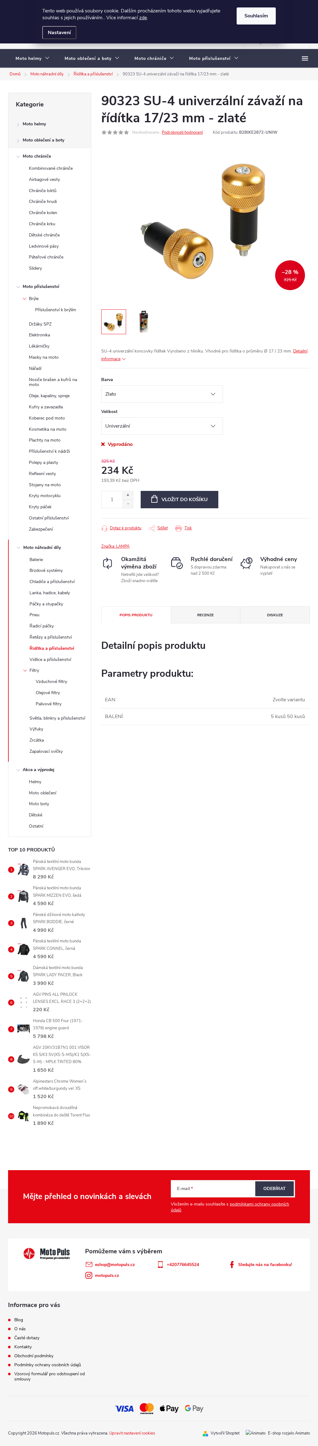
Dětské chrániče (44, 235)
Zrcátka (37, 740)
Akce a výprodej (38, 770)
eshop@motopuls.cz (115, 1265)
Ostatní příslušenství (49, 518)
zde (143, 17)
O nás (20, 1329)
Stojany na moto (45, 485)
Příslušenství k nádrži (49, 451)
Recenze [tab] (205, 615)
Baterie (36, 560)
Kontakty (23, 1347)
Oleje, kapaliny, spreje (49, 396)
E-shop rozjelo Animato (289, 1433)
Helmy (35, 782)
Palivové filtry (48, 704)
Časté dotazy (26, 1338)
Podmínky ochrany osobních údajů (47, 1365)
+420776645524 (183, 1265)
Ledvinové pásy (44, 246)
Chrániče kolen (43, 213)
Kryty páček (40, 507)
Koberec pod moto (47, 418)
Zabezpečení (41, 529)
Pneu (34, 615)
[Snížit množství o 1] (128, 504)
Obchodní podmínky (33, 1356)
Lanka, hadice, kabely (50, 593)
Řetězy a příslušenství (51, 637)
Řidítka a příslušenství (52, 648)
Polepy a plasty (43, 462)
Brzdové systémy (46, 570)
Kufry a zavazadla (46, 407)
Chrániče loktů (43, 191)
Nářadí (35, 368)
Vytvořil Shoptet (225, 1433)
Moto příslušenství (41, 287)
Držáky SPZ (40, 324)
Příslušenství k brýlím (55, 310)
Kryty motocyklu (45, 496)
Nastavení (59, 32)
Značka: (115, 546)
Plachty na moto (45, 440)
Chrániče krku (42, 224)
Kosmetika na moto (47, 429)
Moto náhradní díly (42, 547)
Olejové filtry (48, 693)
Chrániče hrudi (43, 201)
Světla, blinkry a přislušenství (57, 718)
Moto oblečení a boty (43, 140)
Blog (18, 1320)
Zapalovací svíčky (46, 751)
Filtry (34, 670)
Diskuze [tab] (275, 615)
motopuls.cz (107, 1275)
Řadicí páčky (42, 626)
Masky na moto (44, 357)
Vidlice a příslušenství (50, 659)
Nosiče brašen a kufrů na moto (53, 382)
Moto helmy (34, 124)
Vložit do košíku (184, 499)
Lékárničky (39, 346)
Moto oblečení (42, 793)
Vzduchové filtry (51, 682)
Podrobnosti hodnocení (182, 132)
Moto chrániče (37, 156)
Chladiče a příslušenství (52, 582)
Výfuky (36, 729)
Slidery (35, 268)
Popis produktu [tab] (136, 615)
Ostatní (36, 826)
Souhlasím (256, 15)
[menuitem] (32, 58)
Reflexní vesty (42, 474)
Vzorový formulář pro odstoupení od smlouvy (49, 1376)
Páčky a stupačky (46, 604)
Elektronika (39, 335)
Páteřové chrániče (46, 257)
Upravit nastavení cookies (132, 1433)
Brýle (34, 299)
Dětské (35, 815)
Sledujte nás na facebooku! (265, 1265)
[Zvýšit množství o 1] (128, 495)
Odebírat (274, 1189)
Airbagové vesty (44, 179)
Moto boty (39, 804)
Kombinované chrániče (51, 168)
